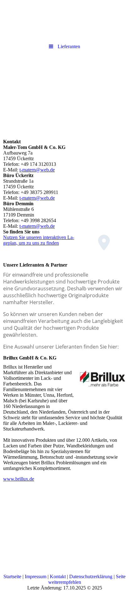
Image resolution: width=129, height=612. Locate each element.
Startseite (12, 576)
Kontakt (58, 576)
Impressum (35, 576)
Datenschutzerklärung (90, 576)
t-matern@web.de (37, 169)
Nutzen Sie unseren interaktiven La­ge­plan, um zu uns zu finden (38, 240)
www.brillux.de (18, 479)
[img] (64, 20)
